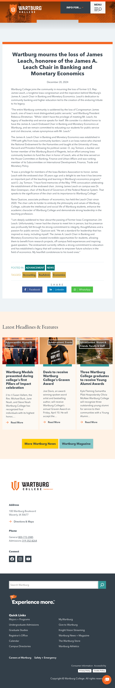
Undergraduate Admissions (24, 624)
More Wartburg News (40, 443)
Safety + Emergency (45, 657)
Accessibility (100, 665)
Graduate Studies (18, 630)
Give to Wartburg (68, 624)
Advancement (35, 267)
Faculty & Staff (97, 345)
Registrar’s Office (18, 635)
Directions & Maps (24, 521)
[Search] (102, 585)
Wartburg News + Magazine (74, 635)
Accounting (29, 274)
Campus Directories (20, 646)
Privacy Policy (84, 671)
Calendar (14, 640)
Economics (59, 274)
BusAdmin (44, 274)
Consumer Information (82, 665)
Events (68, 342)
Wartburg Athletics (69, 646)
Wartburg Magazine (76, 443)
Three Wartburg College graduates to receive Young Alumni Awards (94, 378)
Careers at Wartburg (20, 657)
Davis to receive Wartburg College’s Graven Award (56, 378)
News (50, 267)
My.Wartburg (66, 619)
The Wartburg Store (69, 640)
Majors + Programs (19, 619)
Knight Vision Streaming (72, 630)
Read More (17, 422)
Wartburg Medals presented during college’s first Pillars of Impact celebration (19, 380)
